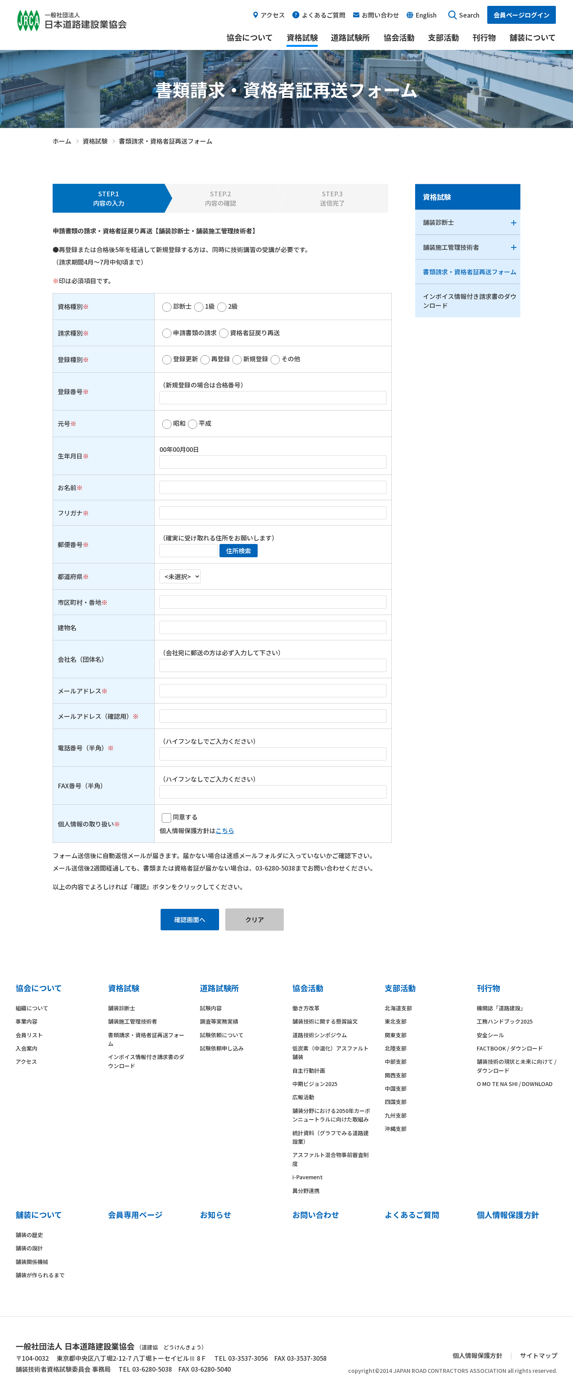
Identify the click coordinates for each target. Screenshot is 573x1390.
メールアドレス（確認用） (95, 716)
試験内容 (211, 1008)
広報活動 (303, 1097)
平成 (205, 423)
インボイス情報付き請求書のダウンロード (469, 300)
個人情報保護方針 (508, 1214)
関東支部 (396, 1035)
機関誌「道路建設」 (501, 1008)
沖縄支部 (396, 1128)
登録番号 (70, 391)
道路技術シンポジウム (319, 1035)
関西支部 (396, 1075)
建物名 (67, 627)
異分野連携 (306, 1190)
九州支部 (396, 1115)
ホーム (62, 141)
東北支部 (396, 1021)
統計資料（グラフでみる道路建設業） (330, 1137)
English (426, 15)
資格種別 (70, 306)
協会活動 (399, 37)
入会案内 (26, 1048)
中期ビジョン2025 (315, 1084)
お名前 (67, 487)
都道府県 (70, 576)
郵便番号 (70, 544)
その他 (290, 358)
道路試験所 (350, 37)
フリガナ (70, 512)
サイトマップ (538, 1355)
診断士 (182, 306)
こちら (225, 830)
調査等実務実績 (219, 1021)
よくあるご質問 (323, 15)
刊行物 (484, 37)
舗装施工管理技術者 (451, 247)
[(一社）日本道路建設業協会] (72, 16)
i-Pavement (307, 1177)
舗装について (532, 37)
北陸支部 (396, 1048)
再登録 (220, 358)
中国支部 (396, 1088)
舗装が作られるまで (40, 1275)
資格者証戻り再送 (255, 332)
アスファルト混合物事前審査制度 (330, 1159)
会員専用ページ (135, 1214)
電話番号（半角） (83, 747)
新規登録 (255, 358)
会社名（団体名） (83, 659)
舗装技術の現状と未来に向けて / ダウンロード (516, 1066)
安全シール (490, 1035)
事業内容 (26, 1021)
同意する (185, 816)
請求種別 (70, 333)
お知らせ (215, 1214)
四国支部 (396, 1102)
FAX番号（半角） (82, 785)
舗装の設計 (29, 1248)
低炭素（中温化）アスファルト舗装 (330, 1052)
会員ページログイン (521, 15)
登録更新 (185, 358)
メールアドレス (79, 690)
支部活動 (443, 37)
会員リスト (29, 1035)
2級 (233, 306)
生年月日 (70, 455)
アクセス (272, 15)
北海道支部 (398, 1008)
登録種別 (70, 359)
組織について (32, 1008)
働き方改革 (306, 1008)
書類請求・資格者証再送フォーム (469, 271)
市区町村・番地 (79, 602)
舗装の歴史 (29, 1235)
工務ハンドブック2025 (505, 1021)
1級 (210, 306)
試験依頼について (222, 1035)
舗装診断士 (438, 222)
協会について (249, 37)
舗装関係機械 (32, 1262)
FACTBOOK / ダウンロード (510, 1048)
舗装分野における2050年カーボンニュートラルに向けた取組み (331, 1115)
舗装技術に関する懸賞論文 (325, 1021)
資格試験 (302, 37)
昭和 (179, 423)
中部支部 (396, 1061)
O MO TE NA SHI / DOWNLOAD (514, 1084)
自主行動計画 (308, 1070)
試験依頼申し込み (222, 1048)
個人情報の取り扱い (86, 823)
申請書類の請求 (195, 332)
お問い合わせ (380, 15)
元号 (64, 423)
